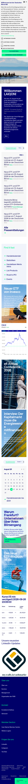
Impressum (5, 776)
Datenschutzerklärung (7, 35)
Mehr (6, 136)
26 (11, 489)
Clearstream (5, 769)
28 (17, 489)
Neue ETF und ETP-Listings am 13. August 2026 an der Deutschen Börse (13, 189)
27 (14, 489)
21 (17, 486)
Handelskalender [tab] (10, 461)
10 (5, 483)
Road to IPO (11, 275)
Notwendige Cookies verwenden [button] (14, 54)
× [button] (26, 1)
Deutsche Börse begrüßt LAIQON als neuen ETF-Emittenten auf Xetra (13, 203)
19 (11, 486)
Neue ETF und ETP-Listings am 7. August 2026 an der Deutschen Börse (13, 217)
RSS (21, 155)
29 (19, 489)
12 (11, 483)
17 (5, 486)
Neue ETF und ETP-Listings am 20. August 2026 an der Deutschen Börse (13, 175)
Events (9, 279)
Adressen (5, 713)
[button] (14, 48)
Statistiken (11, 260)
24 (5, 489)
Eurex (18, 767)
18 (8, 486)
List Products (12, 270)
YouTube (4, 752)
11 (8, 483)
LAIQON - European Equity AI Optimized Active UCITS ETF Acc (13, 111)
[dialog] (14, 29)
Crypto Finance (15, 769)
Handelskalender (14, 256)
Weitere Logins (6, 731)
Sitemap (4, 777)
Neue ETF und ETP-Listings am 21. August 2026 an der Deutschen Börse (13, 161)
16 (22, 483)
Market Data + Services (8, 767)
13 (14, 483)
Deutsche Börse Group (8, 765)
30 (22, 489)
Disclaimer (14, 776)
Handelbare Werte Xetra (14, 265)
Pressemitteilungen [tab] (11, 148)
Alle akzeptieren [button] (14, 51)
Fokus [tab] (20, 148)
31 (5, 492)
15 (19, 483)
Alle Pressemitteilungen (14, 229)
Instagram (5, 748)
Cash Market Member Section (11, 727)
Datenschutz (22, 776)
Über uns (4, 685)
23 (22, 486)
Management (6, 693)
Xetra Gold (20, 765)
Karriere (4, 689)
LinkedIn (4, 744)
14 (17, 483)
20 (14, 486)
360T (24, 767)
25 (8, 489)
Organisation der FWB (8, 696)
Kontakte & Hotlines (8, 710)
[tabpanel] (14, 194)
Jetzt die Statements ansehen (10, 540)
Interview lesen (9, 450)
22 (19, 486)
